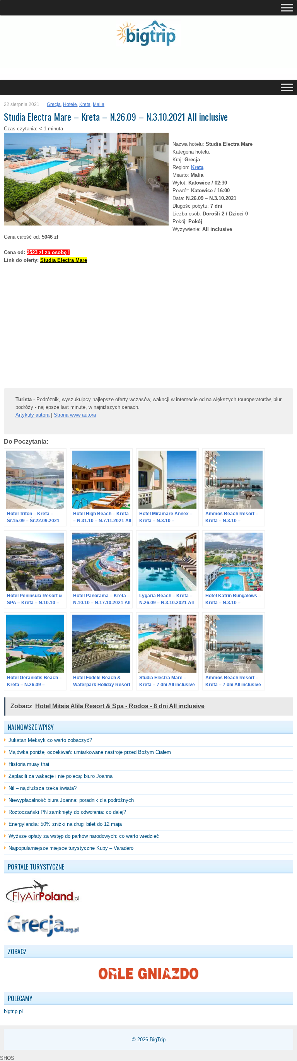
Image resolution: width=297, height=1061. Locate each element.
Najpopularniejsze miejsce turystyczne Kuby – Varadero (71, 848)
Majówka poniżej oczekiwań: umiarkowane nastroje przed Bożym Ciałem (90, 752)
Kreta (84, 104)
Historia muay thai (29, 764)
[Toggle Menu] (287, 7)
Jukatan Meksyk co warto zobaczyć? (50, 740)
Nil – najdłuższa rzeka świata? (43, 788)
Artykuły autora (32, 415)
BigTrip (158, 1039)
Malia (98, 104)
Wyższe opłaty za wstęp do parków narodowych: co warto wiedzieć (84, 836)
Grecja (54, 104)
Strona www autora (75, 415)
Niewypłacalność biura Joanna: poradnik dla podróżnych (71, 800)
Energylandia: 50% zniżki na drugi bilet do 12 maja (65, 824)
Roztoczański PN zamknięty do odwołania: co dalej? (67, 812)
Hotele (70, 104)
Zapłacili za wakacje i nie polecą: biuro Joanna (61, 776)
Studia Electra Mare (63, 260)
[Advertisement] (94, 63)
